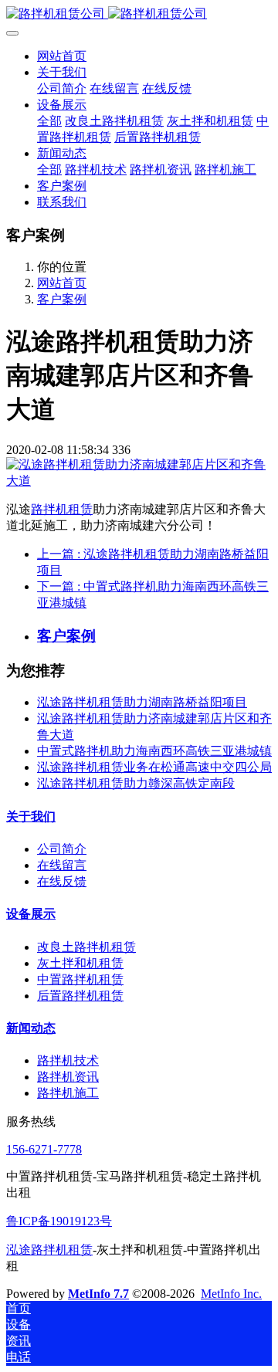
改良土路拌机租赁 (86, 947)
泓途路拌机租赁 (49, 1249)
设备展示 (31, 913)
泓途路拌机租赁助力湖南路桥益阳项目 (142, 702)
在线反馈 (61, 881)
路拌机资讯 (68, 1076)
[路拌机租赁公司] (139, 14)
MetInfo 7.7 (98, 1293)
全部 (49, 120)
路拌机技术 (68, 1060)
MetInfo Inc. (231, 1293)
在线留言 (61, 865)
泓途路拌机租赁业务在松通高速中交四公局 (154, 767)
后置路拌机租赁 (80, 995)
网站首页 (61, 56)
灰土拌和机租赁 (80, 963)
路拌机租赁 (62, 509)
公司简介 (61, 848)
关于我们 (31, 816)
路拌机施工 (68, 1092)
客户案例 (61, 299)
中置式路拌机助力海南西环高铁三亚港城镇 (154, 750)
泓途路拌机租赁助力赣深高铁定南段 (136, 783)
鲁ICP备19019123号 (59, 1221)
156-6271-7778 (44, 1149)
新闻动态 (31, 1028)
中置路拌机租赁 (80, 979)
